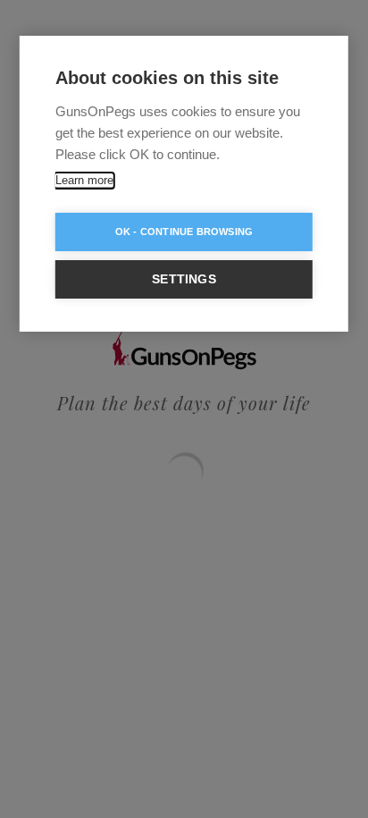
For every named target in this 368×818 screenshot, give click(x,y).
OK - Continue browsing (184, 231)
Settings (184, 279)
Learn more (84, 180)
